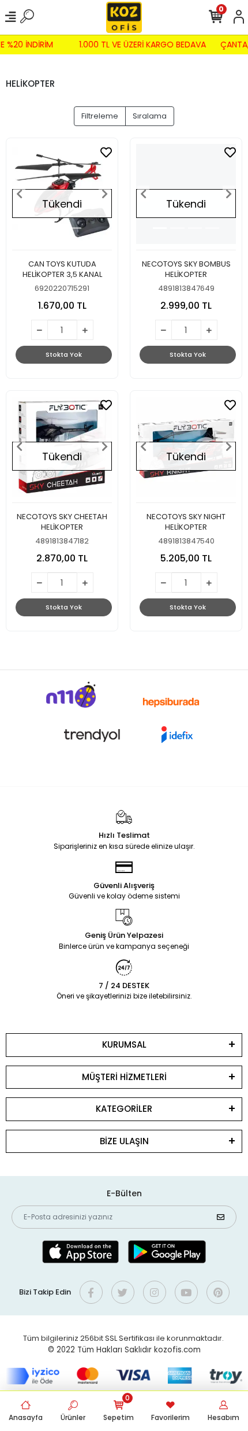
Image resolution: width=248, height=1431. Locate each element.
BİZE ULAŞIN (124, 1141)
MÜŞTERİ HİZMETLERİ (124, 1077)
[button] (19, 194)
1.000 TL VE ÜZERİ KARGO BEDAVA (144, 44)
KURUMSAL (124, 1044)
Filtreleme (99, 115)
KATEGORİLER (124, 1109)
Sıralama (150, 115)
